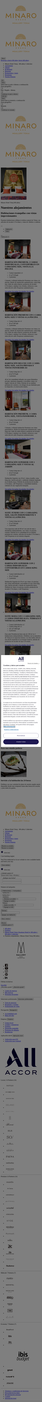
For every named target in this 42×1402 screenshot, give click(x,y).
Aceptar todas (21, 742)
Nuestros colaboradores (11, 729)
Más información (9, 726)
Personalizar (21, 735)
